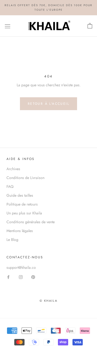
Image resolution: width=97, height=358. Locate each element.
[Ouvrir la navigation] (7, 26)
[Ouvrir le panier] (90, 26)
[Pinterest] (33, 277)
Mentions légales (19, 230)
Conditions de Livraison (25, 177)
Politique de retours (22, 204)
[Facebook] (8, 277)
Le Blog (12, 239)
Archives (13, 168)
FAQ (9, 186)
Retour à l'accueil (48, 103)
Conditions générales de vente (30, 222)
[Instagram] (21, 277)
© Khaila (48, 301)
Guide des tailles (19, 195)
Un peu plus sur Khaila (24, 213)
